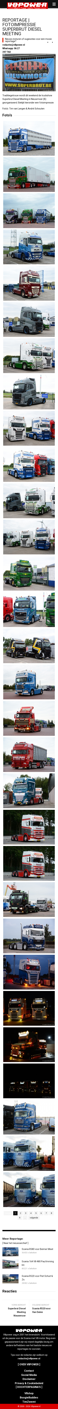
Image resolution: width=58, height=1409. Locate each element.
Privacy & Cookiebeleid (29, 1383)
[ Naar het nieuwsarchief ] (15, 1243)
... (25, 1218)
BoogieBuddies (29, 1397)
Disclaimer (29, 1379)
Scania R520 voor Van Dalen (41, 1310)
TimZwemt (29, 1401)
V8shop (29, 1393)
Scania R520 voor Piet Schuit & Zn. (37, 1278)
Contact (29, 1370)
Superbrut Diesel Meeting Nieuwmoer (17, 1312)
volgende (34, 1218)
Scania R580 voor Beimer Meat (37, 1249)
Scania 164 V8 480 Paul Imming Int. (38, 1263)
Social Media (29, 1375)
